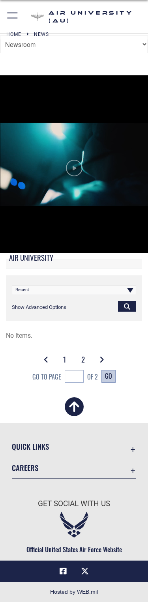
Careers (25, 467)
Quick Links (30, 446)
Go (108, 376)
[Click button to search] (127, 306)
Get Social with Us (74, 503)
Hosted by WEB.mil (74, 592)
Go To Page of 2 (65, 376)
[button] (13, 17)
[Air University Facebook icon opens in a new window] (63, 571)
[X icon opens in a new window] (85, 571)
